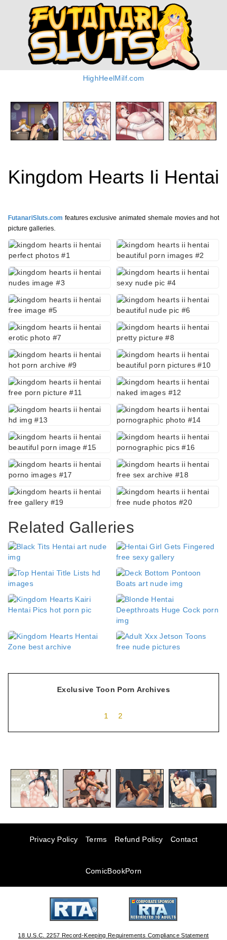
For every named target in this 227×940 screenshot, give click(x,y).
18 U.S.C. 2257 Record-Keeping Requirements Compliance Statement (113, 935)
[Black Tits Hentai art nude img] (59, 551)
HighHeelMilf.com (114, 78)
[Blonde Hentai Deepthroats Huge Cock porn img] (167, 609)
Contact (184, 839)
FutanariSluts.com (35, 218)
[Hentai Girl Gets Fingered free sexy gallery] (167, 551)
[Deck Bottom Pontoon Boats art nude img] (167, 577)
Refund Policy (139, 839)
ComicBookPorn (114, 871)
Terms (96, 839)
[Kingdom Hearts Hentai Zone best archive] (59, 641)
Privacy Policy (54, 839)
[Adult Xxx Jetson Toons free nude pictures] (167, 641)
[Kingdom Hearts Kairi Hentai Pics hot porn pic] (59, 604)
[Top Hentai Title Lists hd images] (59, 577)
